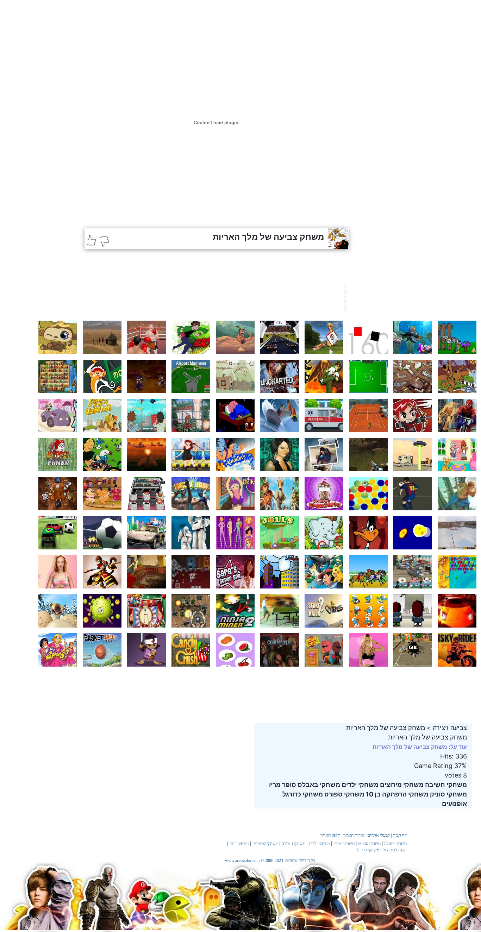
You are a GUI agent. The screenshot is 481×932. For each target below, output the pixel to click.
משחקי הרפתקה (405, 794)
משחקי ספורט (343, 794)
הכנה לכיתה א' (395, 850)
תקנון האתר (330, 835)
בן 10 (372, 794)
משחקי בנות (239, 843)
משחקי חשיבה (445, 784)
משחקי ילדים (359, 784)
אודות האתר (353, 835)
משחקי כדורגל (302, 794)
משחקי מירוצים (401, 784)
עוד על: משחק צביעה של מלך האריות (420, 746)
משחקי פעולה (395, 843)
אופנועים (454, 803)
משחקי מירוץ (344, 843)
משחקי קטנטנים (265, 843)
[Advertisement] (213, 297)
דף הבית (400, 835)
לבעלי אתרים (378, 835)
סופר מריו (282, 784)
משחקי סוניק (448, 794)
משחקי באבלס (318, 784)
